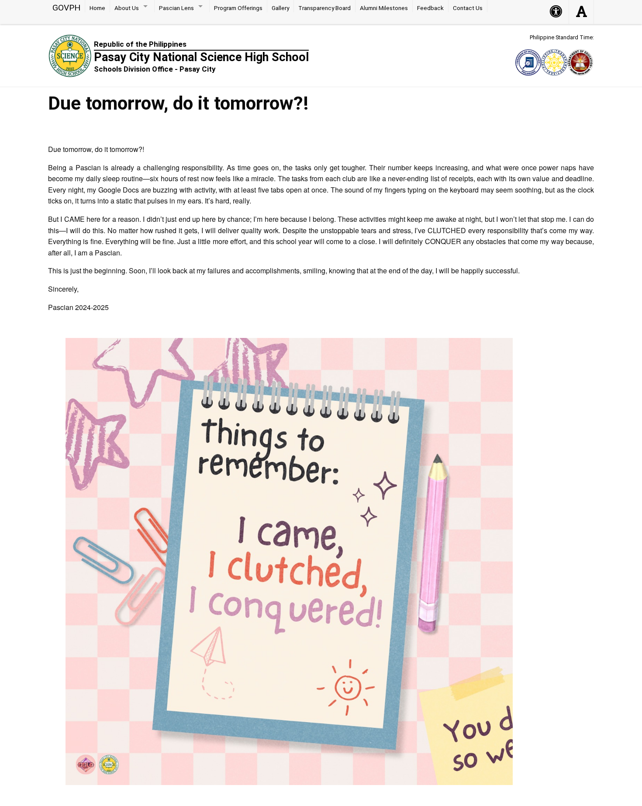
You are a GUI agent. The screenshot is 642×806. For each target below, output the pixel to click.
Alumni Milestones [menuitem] (384, 7)
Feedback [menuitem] (430, 7)
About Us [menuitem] (126, 7)
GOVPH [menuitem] (66, 7)
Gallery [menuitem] (280, 7)
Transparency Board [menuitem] (324, 7)
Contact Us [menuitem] (468, 7)
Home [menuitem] (97, 7)
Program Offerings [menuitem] (238, 7)
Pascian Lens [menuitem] (176, 7)
